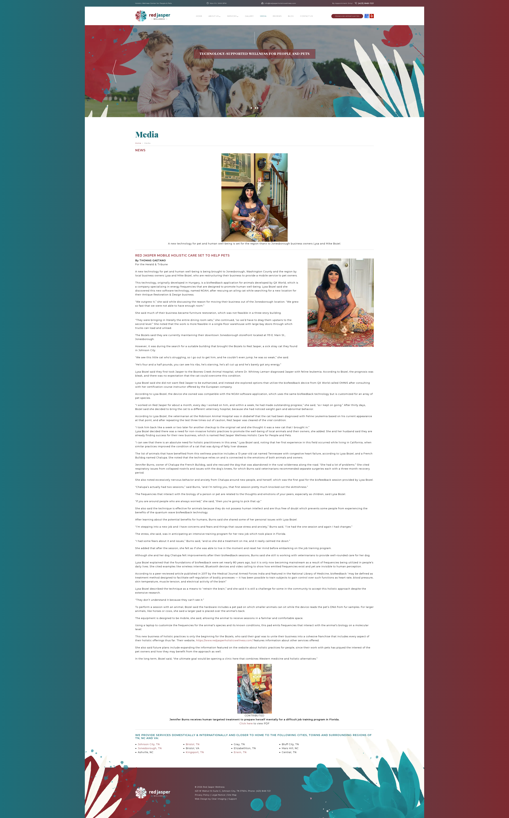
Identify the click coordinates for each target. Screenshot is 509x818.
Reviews (277, 16)
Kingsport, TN (195, 752)
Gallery (249, 16)
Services (232, 16)
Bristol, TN (192, 744)
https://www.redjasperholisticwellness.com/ (224, 640)
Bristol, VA (192, 748)
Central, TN (289, 752)
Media (263, 16)
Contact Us (306, 16)
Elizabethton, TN (245, 748)
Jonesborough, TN (150, 748)
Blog (291, 16)
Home (199, 16)
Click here (246, 723)
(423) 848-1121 (366, 3)
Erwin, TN (240, 752)
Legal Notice (218, 795)
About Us (214, 16)
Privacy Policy (202, 795)
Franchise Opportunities (347, 16)
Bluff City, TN (290, 744)
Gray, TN (239, 744)
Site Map (232, 795)
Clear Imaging (219, 799)
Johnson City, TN (149, 744)
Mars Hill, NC (290, 748)
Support (233, 799)
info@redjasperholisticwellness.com (280, 3)
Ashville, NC (145, 752)
